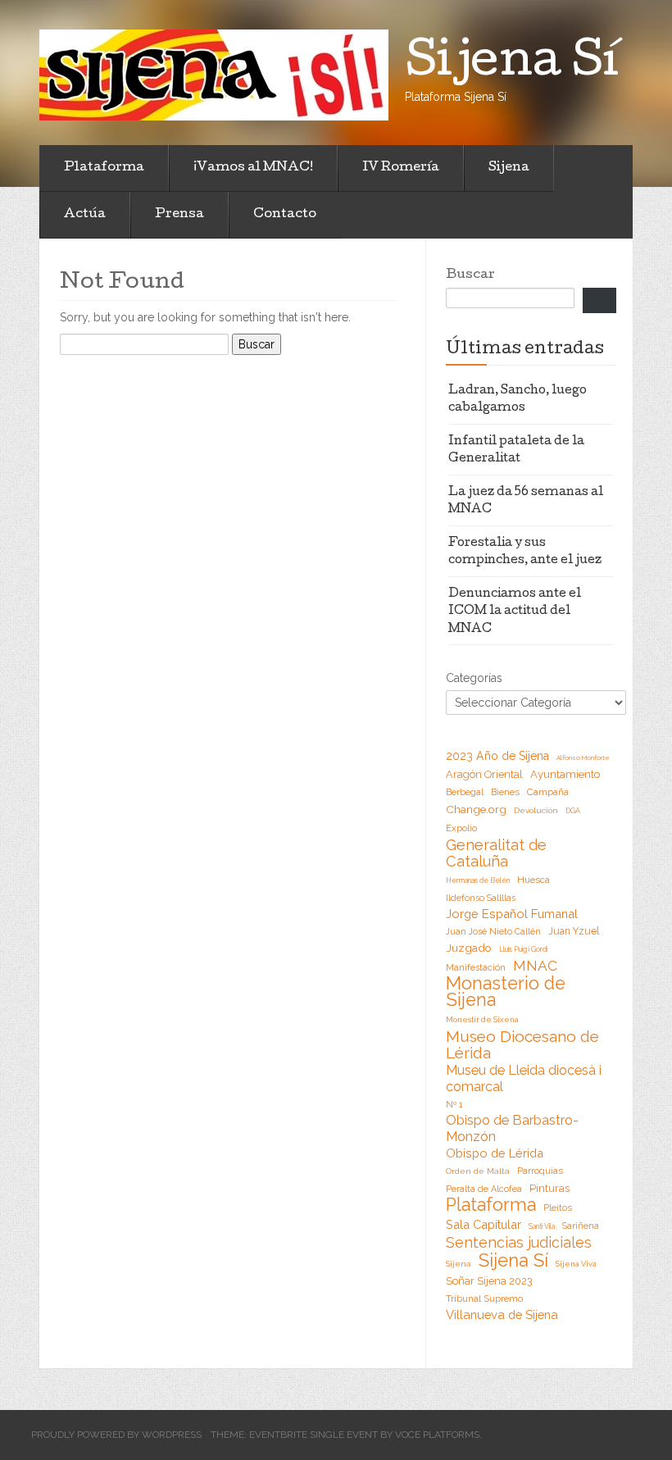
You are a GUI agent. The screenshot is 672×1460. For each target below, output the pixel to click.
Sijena (508, 168)
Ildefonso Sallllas (480, 898)
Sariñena (580, 1225)
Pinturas (549, 1188)
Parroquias (540, 1171)
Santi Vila (542, 1226)
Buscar (470, 275)
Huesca (533, 879)
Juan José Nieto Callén (493, 931)
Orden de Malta (478, 1171)
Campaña (548, 792)
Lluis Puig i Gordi (523, 949)
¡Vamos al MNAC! (253, 168)
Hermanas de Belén (478, 880)
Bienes (505, 792)
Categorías (474, 678)
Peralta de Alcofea (484, 1189)
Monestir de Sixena (482, 1019)
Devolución (536, 810)
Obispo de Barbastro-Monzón (512, 1128)
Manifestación (476, 967)
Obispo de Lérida (494, 1153)
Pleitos (557, 1208)
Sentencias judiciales (519, 1243)
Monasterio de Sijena (505, 992)
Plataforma (104, 168)
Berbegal (465, 792)
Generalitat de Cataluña (496, 853)
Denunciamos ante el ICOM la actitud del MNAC (514, 612)
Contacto (284, 214)
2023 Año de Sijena (497, 755)
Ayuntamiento (565, 774)
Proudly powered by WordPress (116, 1434)
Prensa (179, 214)
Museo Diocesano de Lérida (522, 1044)
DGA (572, 811)
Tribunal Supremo (484, 1298)
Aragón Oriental (484, 774)
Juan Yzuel (573, 931)
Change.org (476, 809)
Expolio (461, 828)
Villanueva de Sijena (502, 1314)
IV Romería (400, 168)
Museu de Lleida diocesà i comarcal (524, 1078)
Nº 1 (454, 1104)
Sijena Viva (576, 1263)
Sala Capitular (483, 1224)
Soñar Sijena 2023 (489, 1281)
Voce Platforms (437, 1434)
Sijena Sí (513, 1260)
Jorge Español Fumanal (512, 914)
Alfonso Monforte (583, 757)
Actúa (85, 214)
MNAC (535, 965)
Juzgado (469, 947)
